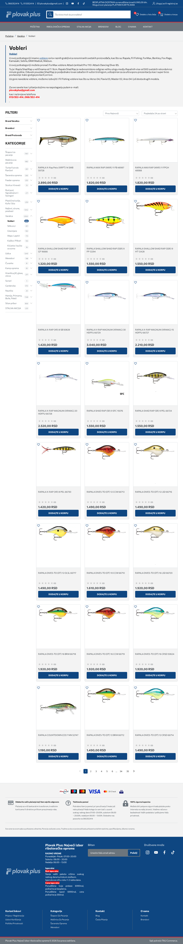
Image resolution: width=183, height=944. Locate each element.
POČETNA (35, 26)
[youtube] (72, 3)
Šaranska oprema (16, 175)
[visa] (121, 791)
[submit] (50, 14)
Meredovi (16, 258)
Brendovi (103, 26)
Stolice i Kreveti (16, 185)
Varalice (21, 36)
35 (127, 771)
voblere (43, 58)
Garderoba (16, 285)
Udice (16, 253)
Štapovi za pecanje (16, 153)
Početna (9, 36)
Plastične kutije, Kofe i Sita (16, 202)
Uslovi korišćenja (13, 919)
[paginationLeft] (133, 771)
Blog (118, 26)
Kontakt (148, 26)
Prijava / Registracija (14, 915)
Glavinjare (17, 231)
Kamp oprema (16, 268)
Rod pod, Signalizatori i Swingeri (16, 193)
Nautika (16, 290)
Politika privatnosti (14, 923)
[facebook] (78, 3)
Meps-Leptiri (17, 235)
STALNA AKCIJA (84, 26)
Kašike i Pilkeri (17, 240)
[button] (38, 120)
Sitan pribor (16, 303)
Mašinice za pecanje (16, 161)
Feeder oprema (16, 180)
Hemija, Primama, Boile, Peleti (16, 297)
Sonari (16, 280)
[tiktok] (84, 3)
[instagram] (67, 3)
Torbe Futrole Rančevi (16, 169)
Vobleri (13, 54)
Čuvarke (16, 263)
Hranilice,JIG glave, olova (16, 274)
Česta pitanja (102, 919)
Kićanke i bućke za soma (17, 247)
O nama (132, 26)
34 (121, 771)
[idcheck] (110, 791)
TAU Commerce (169, 941)
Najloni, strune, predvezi (16, 209)
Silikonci (17, 226)
